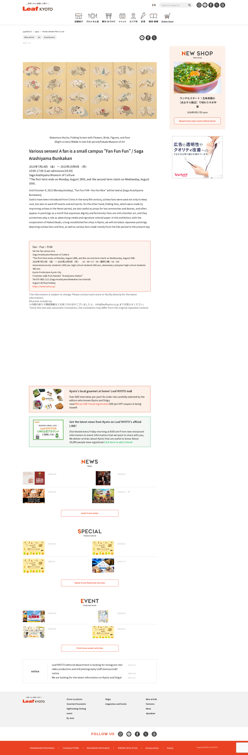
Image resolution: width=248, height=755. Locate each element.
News (148, 708)
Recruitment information (98, 747)
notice (55, 673)
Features (150, 703)
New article (29, 37)
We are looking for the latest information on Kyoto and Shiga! (87, 677)
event (37, 31)
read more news (90, 513)
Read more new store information (197, 120)
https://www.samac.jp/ (44, 286)
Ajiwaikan (150, 713)
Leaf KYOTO (27, 31)
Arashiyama (49, 37)
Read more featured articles (90, 582)
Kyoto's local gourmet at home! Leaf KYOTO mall (100, 391)
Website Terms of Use (127, 747)
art (39, 37)
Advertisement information (42, 747)
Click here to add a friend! (118, 442)
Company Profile (71, 747)
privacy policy (152, 747)
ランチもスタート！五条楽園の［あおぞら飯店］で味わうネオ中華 (197, 102)
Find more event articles (90, 648)
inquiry (170, 747)
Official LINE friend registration (91, 404)
